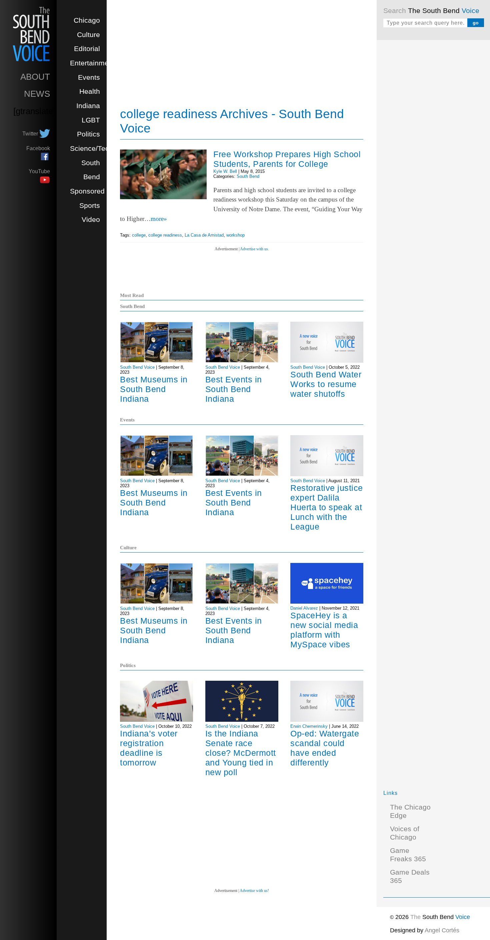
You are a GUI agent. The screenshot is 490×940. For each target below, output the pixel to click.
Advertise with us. (254, 249)
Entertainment (92, 63)
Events (89, 77)
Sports (89, 206)
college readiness (165, 235)
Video (91, 220)
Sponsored (87, 191)
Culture (88, 35)
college (139, 235)
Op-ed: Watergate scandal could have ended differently (324, 748)
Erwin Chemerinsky (309, 726)
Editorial (87, 49)
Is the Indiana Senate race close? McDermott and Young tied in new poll (240, 753)
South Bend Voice (137, 367)
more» (159, 218)
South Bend (248, 176)
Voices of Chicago (404, 833)
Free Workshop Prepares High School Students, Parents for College (287, 159)
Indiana (88, 106)
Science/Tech (91, 148)
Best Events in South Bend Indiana (233, 389)
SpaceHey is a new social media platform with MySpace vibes (324, 630)
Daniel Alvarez (304, 608)
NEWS (37, 93)
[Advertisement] (433, 147)
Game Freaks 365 (408, 855)
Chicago (87, 20)
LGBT (91, 120)
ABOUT (35, 76)
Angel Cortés (442, 930)
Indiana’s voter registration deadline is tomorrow (149, 748)
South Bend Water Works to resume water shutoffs (325, 384)
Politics (88, 134)
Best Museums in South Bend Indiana (154, 389)
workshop (235, 235)
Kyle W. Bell (225, 171)
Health (89, 91)
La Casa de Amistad (204, 235)
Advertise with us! (254, 891)
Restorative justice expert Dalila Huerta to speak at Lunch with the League (326, 507)
